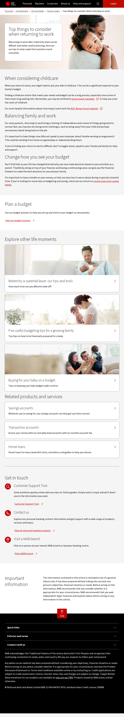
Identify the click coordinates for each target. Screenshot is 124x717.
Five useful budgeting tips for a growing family (41, 330)
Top (62, 615)
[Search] (98, 3)
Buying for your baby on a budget (31, 380)
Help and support (82, 3)
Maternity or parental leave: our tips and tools (40, 281)
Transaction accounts (23, 427)
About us (65, 3)
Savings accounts (20, 408)
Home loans (16, 447)
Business (39, 3)
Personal (27, 3)
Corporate (52, 3)
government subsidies (83, 99)
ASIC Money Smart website (84, 108)
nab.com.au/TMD (64, 677)
